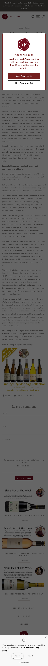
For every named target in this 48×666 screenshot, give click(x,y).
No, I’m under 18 (24, 83)
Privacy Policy (28, 648)
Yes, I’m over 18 (24, 75)
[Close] (45, 637)
